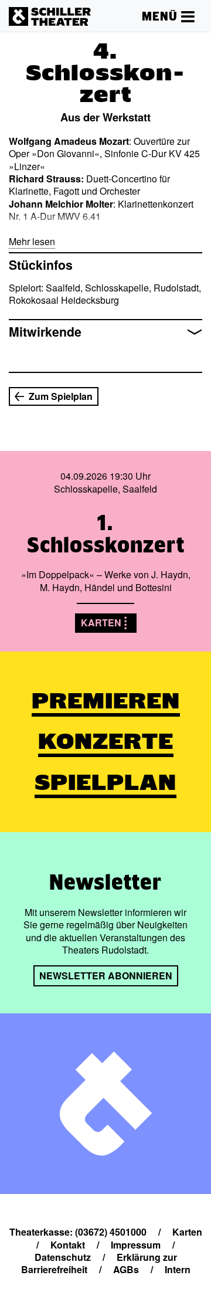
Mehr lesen (32, 241)
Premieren (106, 700)
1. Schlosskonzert (106, 533)
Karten (101, 622)
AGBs (126, 1269)
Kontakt (67, 1244)
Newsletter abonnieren (105, 975)
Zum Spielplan (61, 396)
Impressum (136, 1244)
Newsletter (105, 882)
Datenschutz (63, 1257)
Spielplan (105, 782)
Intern (177, 1269)
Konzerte (105, 741)
